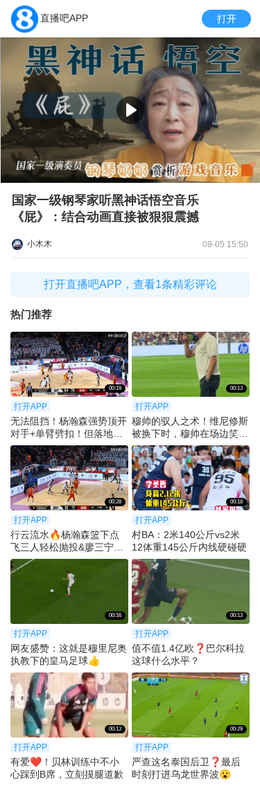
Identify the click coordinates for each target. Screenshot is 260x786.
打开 (226, 18)
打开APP (30, 406)
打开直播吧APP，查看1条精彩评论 (130, 284)
